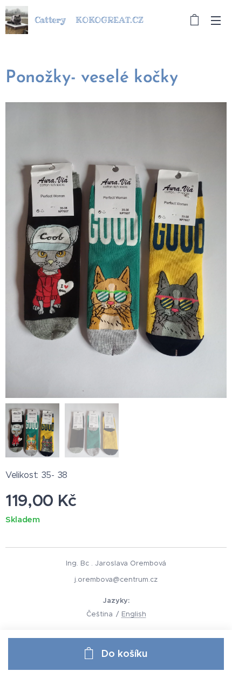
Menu (216, 20)
